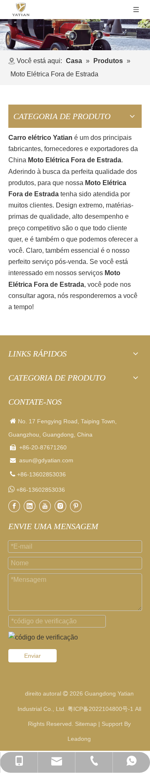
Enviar (32, 655)
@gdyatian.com (52, 460)
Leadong (79, 738)
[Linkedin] (29, 506)
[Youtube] (45, 506)
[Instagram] (60, 506)
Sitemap (86, 723)
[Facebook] (14, 506)
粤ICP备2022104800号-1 (100, 709)
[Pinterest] (76, 506)
